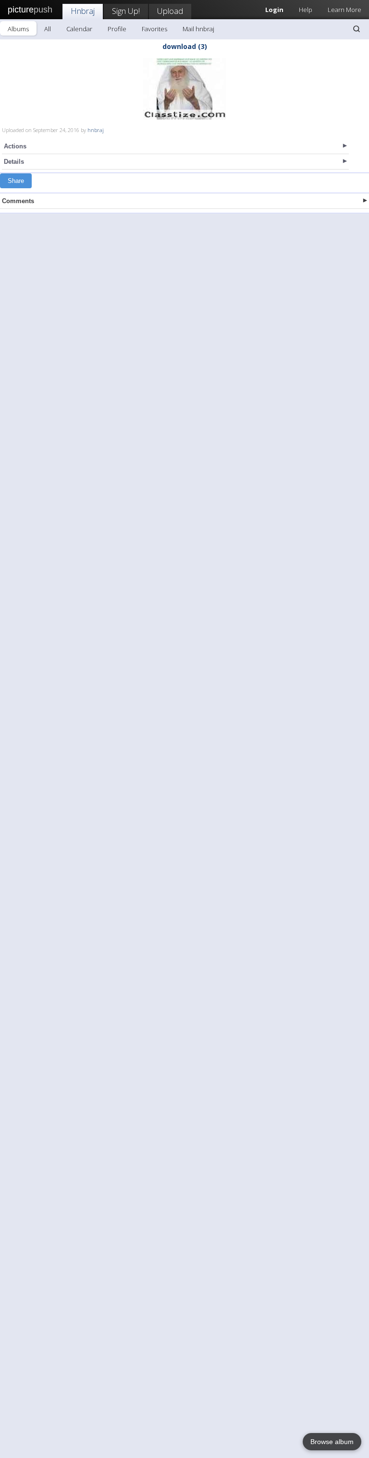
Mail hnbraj (198, 28)
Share (16, 180)
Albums (18, 28)
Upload (170, 10)
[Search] (356, 28)
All (47, 28)
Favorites (154, 28)
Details (14, 161)
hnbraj (95, 130)
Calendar (79, 28)
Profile (117, 28)
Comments (18, 201)
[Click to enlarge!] (184, 89)
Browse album (332, 1442)
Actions (15, 146)
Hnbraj (83, 10)
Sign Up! (126, 10)
